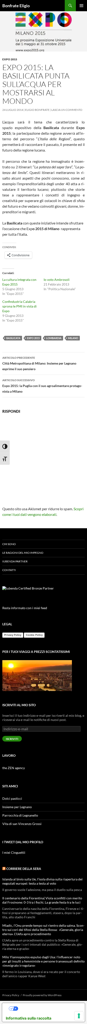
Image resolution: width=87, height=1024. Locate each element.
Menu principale (81, 5)
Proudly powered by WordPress (42, 995)
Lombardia (53, 338)
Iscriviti (12, 739)
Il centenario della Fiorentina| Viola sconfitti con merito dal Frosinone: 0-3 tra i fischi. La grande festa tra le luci (42, 900)
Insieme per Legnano (17, 807)
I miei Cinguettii (13, 852)
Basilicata (13, 338)
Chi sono (9, 544)
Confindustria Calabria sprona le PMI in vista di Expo (19, 306)
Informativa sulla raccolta (28, 1018)
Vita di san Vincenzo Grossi (22, 824)
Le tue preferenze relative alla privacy (48, 1008)
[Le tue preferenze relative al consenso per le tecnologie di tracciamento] (78, 1015)
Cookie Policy (34, 635)
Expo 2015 (9, 59)
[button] (43, 31)
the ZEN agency (13, 768)
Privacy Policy (12, 635)
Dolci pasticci (12, 798)
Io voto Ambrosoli (57, 280)
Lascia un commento (66, 110)
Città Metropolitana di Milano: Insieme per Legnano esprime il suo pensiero (39, 363)
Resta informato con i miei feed (24, 608)
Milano (73, 338)
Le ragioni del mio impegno (22, 552)
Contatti (9, 570)
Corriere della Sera (23, 869)
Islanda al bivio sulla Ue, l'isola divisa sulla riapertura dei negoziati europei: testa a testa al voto (42, 881)
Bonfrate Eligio (16, 5)
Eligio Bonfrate (37, 110)
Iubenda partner (15, 561)
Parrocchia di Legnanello (20, 815)
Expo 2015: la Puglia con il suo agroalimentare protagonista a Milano (42, 385)
